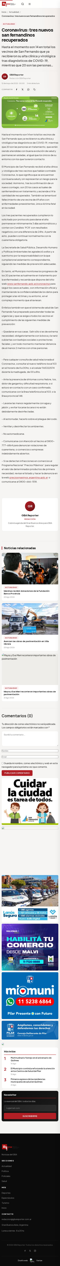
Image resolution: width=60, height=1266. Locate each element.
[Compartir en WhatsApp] (28, 89)
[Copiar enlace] (34, 89)
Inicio (4, 12)
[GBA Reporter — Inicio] (9, 4)
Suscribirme (30, 1116)
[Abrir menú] (30, 4)
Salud (4, 1181)
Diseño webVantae (30, 1260)
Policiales (6, 1176)
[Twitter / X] (30, 1251)
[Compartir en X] (22, 89)
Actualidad (14, 12)
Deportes (6, 1193)
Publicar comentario (17, 773)
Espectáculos (8, 1198)
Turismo (5, 1203)
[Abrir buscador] (23, 4)
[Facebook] (25, 1251)
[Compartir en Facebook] (16, 89)
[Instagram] (35, 1251)
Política (5, 1171)
